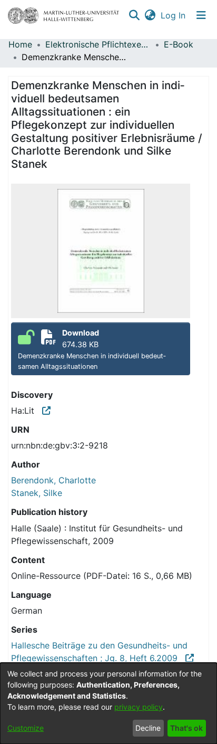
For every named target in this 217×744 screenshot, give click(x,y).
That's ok (186, 727)
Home (20, 44)
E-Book (178, 44)
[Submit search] (134, 15)
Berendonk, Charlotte (53, 480)
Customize (25, 727)
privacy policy (138, 706)
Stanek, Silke (36, 493)
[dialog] (108, 703)
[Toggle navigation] (201, 15)
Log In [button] (173, 15)
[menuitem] (149, 15)
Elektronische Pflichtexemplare (98, 44)
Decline (148, 727)
